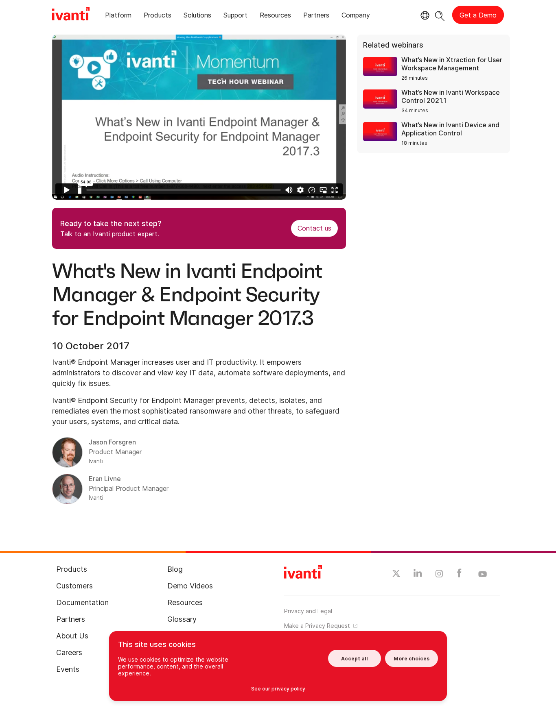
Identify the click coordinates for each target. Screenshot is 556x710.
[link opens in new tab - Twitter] (396, 575)
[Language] (423, 15)
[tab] (118, 16)
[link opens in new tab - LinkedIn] (418, 575)
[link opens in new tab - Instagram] (439, 575)
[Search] (439, 14)
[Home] (71, 15)
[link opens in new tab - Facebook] (459, 575)
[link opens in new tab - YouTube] (482, 575)
